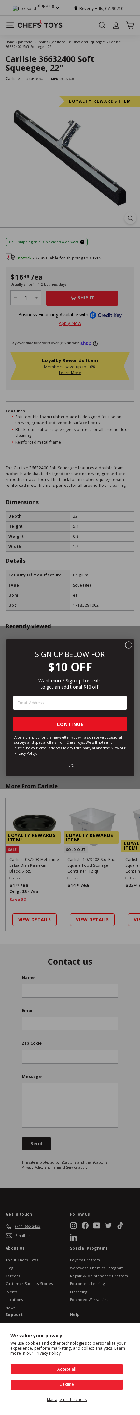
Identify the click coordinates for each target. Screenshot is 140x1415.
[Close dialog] (129, 645)
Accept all (66, 1369)
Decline (67, 1384)
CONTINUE (70, 724)
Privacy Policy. (48, 1353)
